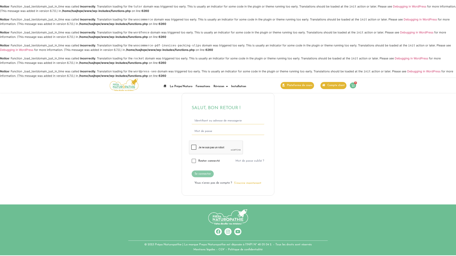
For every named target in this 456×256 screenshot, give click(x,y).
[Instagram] (228, 231)
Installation (238, 86)
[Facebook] (218, 231)
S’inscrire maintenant (247, 183)
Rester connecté (209, 160)
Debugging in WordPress (409, 6)
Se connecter (203, 173)
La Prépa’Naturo (181, 86)
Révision (218, 86)
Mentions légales (204, 249)
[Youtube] (237, 231)
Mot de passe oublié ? (249, 160)
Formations (203, 86)
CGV (222, 249)
